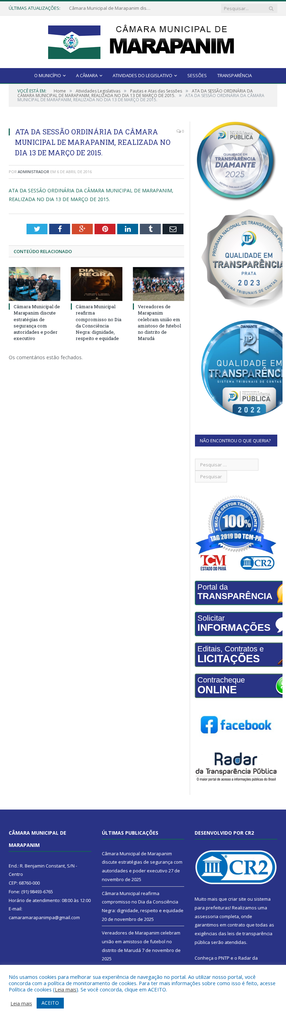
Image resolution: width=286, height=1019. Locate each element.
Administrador (33, 171)
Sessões (197, 75)
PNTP (223, 958)
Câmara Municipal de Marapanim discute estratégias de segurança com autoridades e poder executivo (37, 322)
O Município (47, 75)
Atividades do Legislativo (142, 75)
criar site (237, 899)
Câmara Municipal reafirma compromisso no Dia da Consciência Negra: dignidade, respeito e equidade (111, 8)
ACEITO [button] (50, 1002)
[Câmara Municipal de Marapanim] (143, 40)
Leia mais (65, 989)
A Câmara (87, 75)
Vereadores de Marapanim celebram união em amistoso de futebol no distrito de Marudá (159, 322)
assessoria (206, 916)
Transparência (234, 75)
